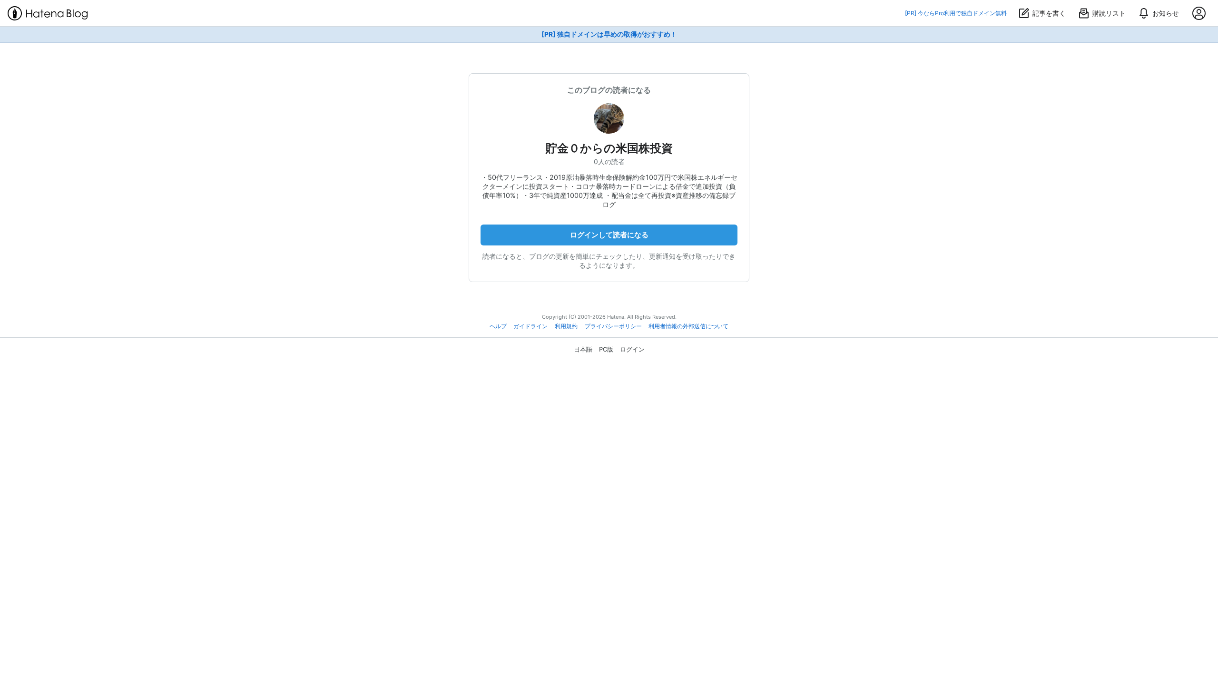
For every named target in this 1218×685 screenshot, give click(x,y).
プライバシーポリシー (613, 326)
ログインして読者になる (609, 234)
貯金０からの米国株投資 (609, 148)
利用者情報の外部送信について (688, 326)
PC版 (606, 349)
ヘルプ (498, 326)
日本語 (583, 349)
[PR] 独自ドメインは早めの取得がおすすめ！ (609, 34)
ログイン (632, 349)
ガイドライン (530, 326)
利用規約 (566, 326)
